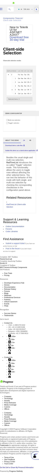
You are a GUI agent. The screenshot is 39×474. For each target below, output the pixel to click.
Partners (7, 299)
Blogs (6, 293)
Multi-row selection (14, 120)
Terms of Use (9, 457)
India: (17, 329)
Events (6, 304)
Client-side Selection (12, 20)
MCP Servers (5, 267)
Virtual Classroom (10, 302)
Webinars (7, 295)
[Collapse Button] (8, 75)
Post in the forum (13, 249)
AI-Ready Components (18, 267)
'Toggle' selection (13, 123)
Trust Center (8, 464)
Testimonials (8, 315)
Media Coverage (10, 405)
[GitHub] (9, 351)
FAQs (6, 306)
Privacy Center (9, 462)
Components (8, 18)
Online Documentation (15, 226)
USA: (16, 325)
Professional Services (12, 297)
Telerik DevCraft (6, 259)
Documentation (9, 287)
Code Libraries (12, 231)
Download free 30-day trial (19, 38)
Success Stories (10, 313)
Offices (6, 409)
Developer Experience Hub (14, 283)
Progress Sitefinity (16, 471)
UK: (16, 327)
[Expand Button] (12, 90)
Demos (6, 285)
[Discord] (9, 353)
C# (24, 140)
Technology (8, 398)
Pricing (6, 275)
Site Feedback (9, 459)
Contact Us (8, 323)
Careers (7, 407)
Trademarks (4, 445)
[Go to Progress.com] (7, 383)
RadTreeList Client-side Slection (16, 205)
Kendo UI (3, 263)
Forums (9, 229)
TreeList (18, 18)
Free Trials (8, 273)
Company (7, 396)
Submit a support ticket (15, 243)
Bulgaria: (17, 331)
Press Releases (10, 403)
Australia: (18, 333)
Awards (7, 401)
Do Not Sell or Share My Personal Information (17, 467)
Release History (10, 289)
